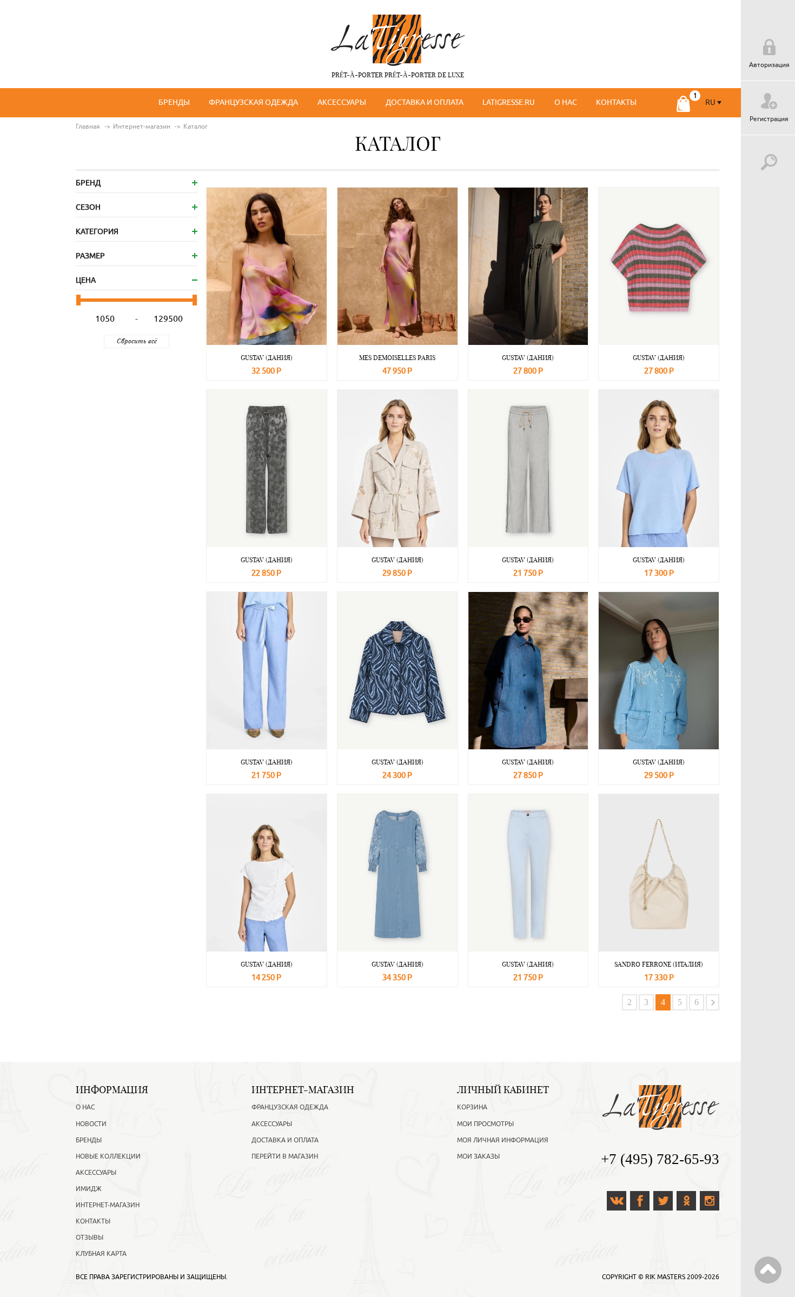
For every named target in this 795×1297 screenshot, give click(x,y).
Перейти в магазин (284, 1156)
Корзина (472, 1107)
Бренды (174, 102)
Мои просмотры (485, 1124)
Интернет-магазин (108, 1205)
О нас (565, 102)
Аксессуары (341, 102)
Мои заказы (478, 1156)
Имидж (89, 1189)
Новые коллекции (108, 1156)
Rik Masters (665, 1277)
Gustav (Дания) (267, 358)
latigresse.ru (508, 102)
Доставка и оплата (424, 102)
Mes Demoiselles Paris (397, 358)
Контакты (616, 102)
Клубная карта (101, 1253)
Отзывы (89, 1237)
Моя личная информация (502, 1140)
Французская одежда (253, 102)
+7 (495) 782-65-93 (660, 1159)
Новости (91, 1124)
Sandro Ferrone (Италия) (658, 964)
